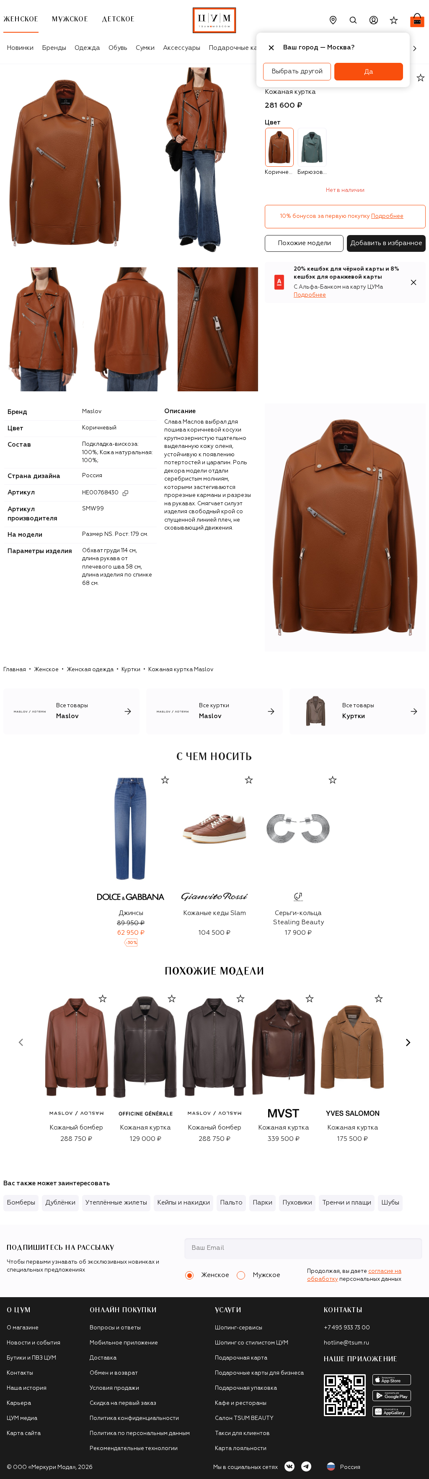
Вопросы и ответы (115, 1328)
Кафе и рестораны (240, 1403)
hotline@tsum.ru (346, 1343)
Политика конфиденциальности (134, 1418)
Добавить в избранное (386, 243)
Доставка (103, 1358)
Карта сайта (24, 1433)
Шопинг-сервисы (238, 1328)
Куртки (130, 669)
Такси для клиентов (242, 1433)
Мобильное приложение (124, 1343)
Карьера (19, 1403)
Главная (14, 669)
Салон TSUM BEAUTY (244, 1418)
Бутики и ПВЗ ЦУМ (31, 1358)
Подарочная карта (241, 1358)
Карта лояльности (240, 1448)
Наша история (27, 1388)
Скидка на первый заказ (123, 1403)
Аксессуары (181, 48)
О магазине (23, 1328)
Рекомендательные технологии (134, 1448)
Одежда (87, 48)
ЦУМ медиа (22, 1418)
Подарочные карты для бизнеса (259, 1373)
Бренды (54, 48)
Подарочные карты (239, 48)
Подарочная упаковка (246, 1388)
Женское (46, 669)
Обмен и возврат (114, 1373)
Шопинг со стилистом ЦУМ (251, 1343)
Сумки (145, 48)
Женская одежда (90, 669)
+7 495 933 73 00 (347, 1328)
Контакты (20, 1373)
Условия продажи (114, 1388)
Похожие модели (304, 243)
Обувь (118, 48)
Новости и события (33, 1343)
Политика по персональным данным (140, 1433)
